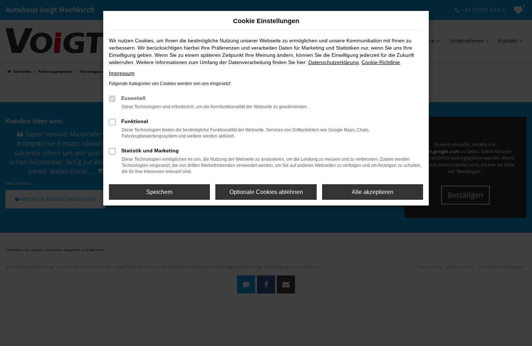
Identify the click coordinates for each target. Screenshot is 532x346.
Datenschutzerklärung (333, 62)
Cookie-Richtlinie (381, 62)
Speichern (159, 192)
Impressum (122, 73)
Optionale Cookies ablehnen (266, 192)
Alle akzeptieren (372, 192)
